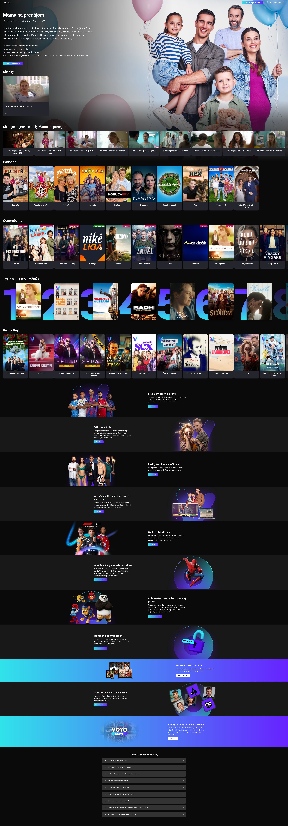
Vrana (169, 264)
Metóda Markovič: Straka (118, 373)
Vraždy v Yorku (272, 264)
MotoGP (151, 540)
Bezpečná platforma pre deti (109, 635)
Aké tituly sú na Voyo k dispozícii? (117, 787)
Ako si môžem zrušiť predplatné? (117, 780)
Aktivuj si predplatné (100, 580)
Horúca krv (118, 205)
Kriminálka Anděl (144, 264)
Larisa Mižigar (48, 55)
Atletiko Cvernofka (41, 205)
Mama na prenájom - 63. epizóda (269, 151)
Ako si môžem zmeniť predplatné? (117, 801)
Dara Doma (41, 373)
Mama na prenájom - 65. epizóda (206, 151)
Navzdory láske (41, 264)
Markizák (195, 264)
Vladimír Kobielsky (79, 55)
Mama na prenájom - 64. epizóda (238, 151)
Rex (195, 205)
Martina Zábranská (31, 55)
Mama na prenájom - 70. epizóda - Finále (50, 152)
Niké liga (92, 264)
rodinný (16, 21)
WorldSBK (167, 540)
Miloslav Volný (18, 52)
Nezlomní (118, 264)
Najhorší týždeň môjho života (246, 206)
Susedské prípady (169, 205)
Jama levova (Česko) (67, 264)
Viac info (75, 39)
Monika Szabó (63, 55)
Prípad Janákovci (221, 373)
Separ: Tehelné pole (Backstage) (92, 374)
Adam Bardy (15, 55)
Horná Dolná (221, 205)
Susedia (93, 205)
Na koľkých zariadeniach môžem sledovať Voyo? (122, 774)
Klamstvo (144, 205)
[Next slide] (284, 144)
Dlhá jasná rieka (247, 264)
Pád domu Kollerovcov (15, 373)
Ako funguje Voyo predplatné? (116, 760)
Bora (247, 373)
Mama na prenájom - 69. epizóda (81, 151)
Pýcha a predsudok (221, 264)
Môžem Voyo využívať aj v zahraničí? (118, 767)
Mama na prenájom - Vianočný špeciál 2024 (18, 152)
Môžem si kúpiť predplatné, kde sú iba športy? (121, 814)
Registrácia (254, 2)
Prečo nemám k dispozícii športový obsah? (120, 794)
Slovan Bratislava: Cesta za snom (272, 374)
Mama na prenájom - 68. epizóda (112, 151)
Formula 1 (166, 538)
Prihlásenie (275, 2)
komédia (7, 21)
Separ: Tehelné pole (66, 373)
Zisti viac (98, 442)
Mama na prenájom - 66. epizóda (175, 151)
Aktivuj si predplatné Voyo (13, 63)
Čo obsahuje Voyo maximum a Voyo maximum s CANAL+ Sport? (127, 807)
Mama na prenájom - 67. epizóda (144, 151)
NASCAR (158, 540)
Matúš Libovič (33, 52)
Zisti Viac (153, 406)
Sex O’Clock (144, 373)
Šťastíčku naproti (169, 373)
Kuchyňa (15, 205)
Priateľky (66, 205)
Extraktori (15, 264)
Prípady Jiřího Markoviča (195, 373)
